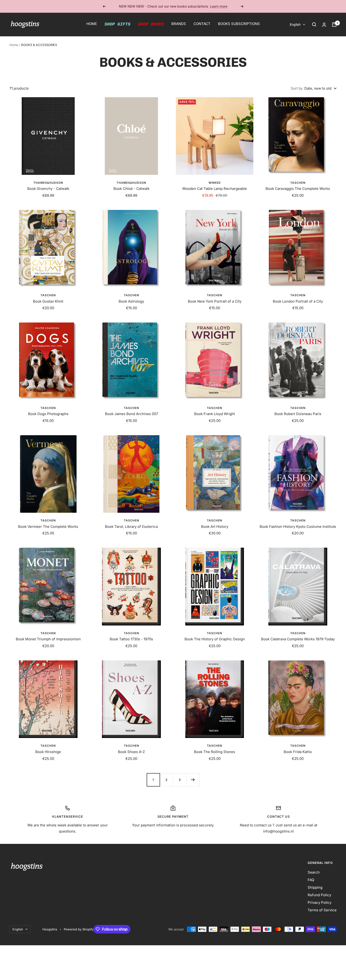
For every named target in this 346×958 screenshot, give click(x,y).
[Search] (314, 24)
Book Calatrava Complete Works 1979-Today (298, 639)
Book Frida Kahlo (298, 752)
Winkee (215, 182)
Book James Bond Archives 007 (131, 414)
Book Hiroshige (48, 752)
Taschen (298, 182)
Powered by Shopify (78, 929)
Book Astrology (131, 301)
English (295, 24)
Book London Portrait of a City (298, 301)
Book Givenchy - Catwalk (48, 188)
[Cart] (334, 24)
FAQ (311, 880)
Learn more (218, 6)
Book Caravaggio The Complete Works (298, 188)
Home (13, 45)
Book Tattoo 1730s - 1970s (131, 639)
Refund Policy (319, 895)
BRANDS (178, 23)
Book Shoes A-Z (131, 752)
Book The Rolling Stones (214, 752)
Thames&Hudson (48, 182)
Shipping (315, 887)
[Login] (324, 25)
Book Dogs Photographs (48, 414)
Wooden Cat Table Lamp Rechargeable (214, 188)
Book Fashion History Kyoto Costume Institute (298, 526)
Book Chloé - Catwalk (131, 188)
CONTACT (201, 23)
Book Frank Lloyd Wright (214, 414)
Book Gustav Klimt (48, 301)
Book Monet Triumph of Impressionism (48, 639)
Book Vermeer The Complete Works (48, 526)
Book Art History (214, 526)
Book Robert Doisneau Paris (297, 414)
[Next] (192, 779)
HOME (91, 23)
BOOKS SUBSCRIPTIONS (239, 23)
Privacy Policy (319, 902)
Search (314, 872)
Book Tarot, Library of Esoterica (131, 526)
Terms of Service (322, 910)
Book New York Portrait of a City (214, 301)
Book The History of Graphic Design (215, 639)
